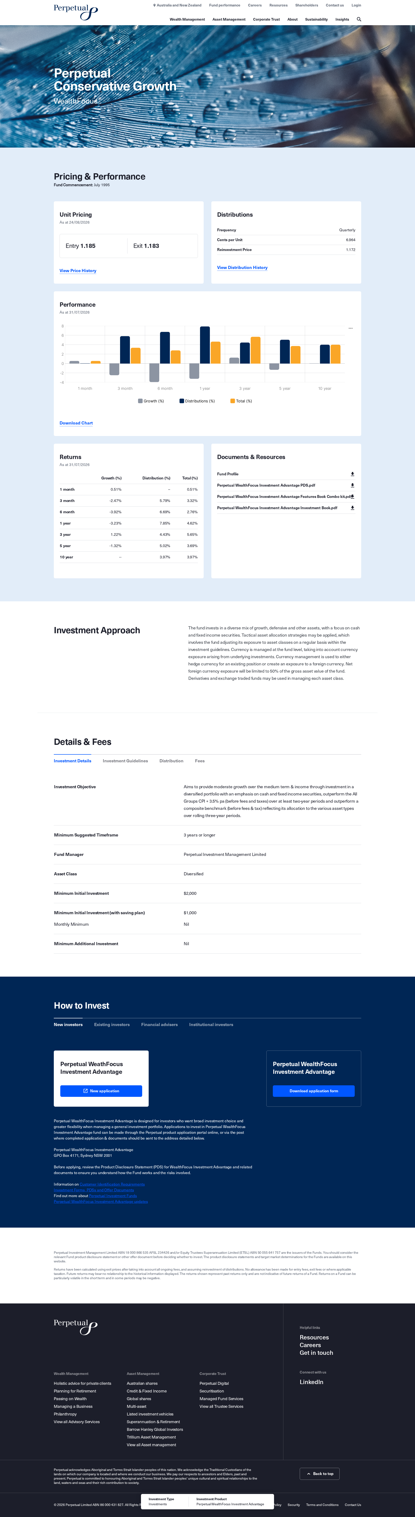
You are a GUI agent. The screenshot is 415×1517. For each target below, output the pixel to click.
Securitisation (212, 1391)
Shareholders (306, 5)
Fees (200, 761)
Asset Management (229, 19)
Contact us (335, 5)
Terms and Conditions (322, 1505)
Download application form (314, 1091)
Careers (255, 5)
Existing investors (112, 1024)
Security (294, 1505)
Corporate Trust (266, 19)
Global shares (139, 1398)
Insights (342, 19)
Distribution (171, 761)
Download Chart (76, 423)
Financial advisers (159, 1024)
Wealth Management (187, 19)
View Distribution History (242, 267)
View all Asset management (151, 1444)
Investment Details (72, 761)
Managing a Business (73, 1406)
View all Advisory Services (77, 1421)
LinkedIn (311, 1382)
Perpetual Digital (214, 1383)
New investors (68, 1024)
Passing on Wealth (70, 1398)
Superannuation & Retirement (153, 1421)
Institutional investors (211, 1024)
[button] (350, 328)
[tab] (72, 761)
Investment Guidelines (125, 761)
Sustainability (316, 19)
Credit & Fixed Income (147, 1391)
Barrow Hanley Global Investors (155, 1429)
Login (356, 5)
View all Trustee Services (221, 1406)
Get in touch (316, 1353)
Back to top (323, 1473)
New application (104, 1091)
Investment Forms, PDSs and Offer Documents (94, 1190)
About (292, 19)
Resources (278, 5)
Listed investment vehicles (150, 1414)
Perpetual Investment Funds (113, 1196)
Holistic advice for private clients (82, 1383)
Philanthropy (65, 1414)
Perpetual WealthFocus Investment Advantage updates (101, 1201)
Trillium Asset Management (151, 1437)
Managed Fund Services (221, 1398)
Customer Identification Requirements (112, 1184)
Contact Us (353, 1505)
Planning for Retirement (75, 1391)
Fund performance (224, 5)
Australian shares (142, 1383)
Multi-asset (136, 1406)
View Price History (78, 270)
